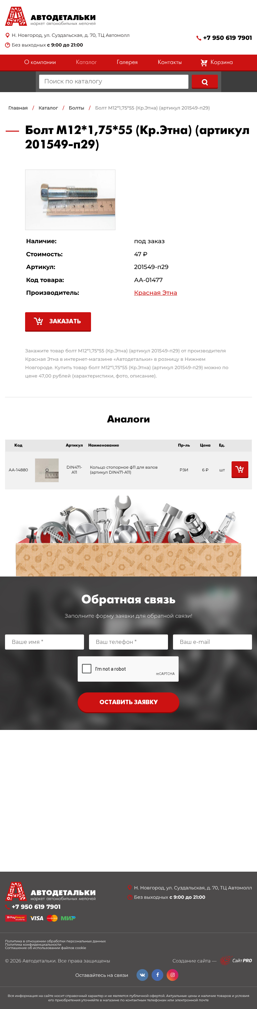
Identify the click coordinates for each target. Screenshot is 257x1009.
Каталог (86, 62)
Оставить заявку (128, 702)
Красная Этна (155, 292)
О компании (40, 62)
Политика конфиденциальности (33, 944)
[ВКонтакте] (142, 975)
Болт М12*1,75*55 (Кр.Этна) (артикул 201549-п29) (152, 108)
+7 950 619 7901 (227, 38)
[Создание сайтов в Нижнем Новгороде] (236, 960)
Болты (76, 108)
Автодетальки (39, 961)
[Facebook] (157, 975)
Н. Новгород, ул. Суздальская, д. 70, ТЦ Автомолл (71, 35)
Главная (18, 108)
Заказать (65, 322)
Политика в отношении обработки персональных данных (55, 941)
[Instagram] (172, 975)
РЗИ (184, 470)
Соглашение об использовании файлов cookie (45, 948)
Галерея (127, 62)
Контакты (170, 62)
